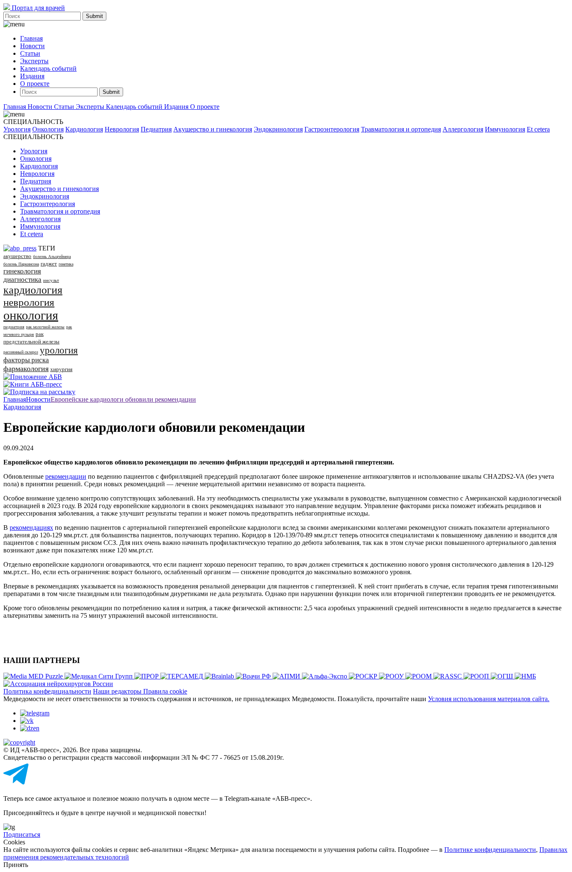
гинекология (22, 271)
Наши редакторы (118, 691)
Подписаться (21, 834)
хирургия (61, 369)
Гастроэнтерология (331, 129)
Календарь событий (48, 68)
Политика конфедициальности (47, 691)
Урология (17, 129)
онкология (30, 315)
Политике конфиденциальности (490, 849)
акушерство (17, 256)
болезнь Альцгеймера (52, 256)
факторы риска (26, 360)
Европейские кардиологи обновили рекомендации (123, 399)
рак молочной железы (45, 327)
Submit (94, 16)
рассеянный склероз (20, 352)
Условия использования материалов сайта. (488, 698)
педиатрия (13, 326)
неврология (28, 302)
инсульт (51, 280)
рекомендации (65, 476)
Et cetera (538, 129)
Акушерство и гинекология (212, 129)
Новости (32, 45)
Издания (32, 76)
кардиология (32, 290)
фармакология (26, 368)
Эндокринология (278, 129)
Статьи (30, 53)
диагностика (22, 280)
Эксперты (34, 60)
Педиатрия (156, 129)
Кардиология (84, 129)
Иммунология (505, 129)
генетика (66, 264)
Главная (31, 38)
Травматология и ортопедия (401, 129)
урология (59, 350)
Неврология (122, 129)
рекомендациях (31, 527)
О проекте (34, 83)
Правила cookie (165, 691)
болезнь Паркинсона (21, 264)
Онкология (48, 129)
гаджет (49, 264)
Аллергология (463, 129)
